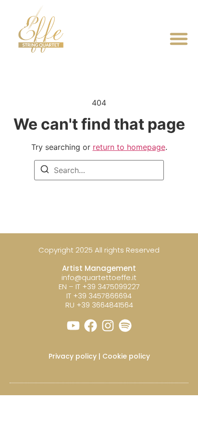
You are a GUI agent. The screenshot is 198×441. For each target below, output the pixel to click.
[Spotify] (125, 325)
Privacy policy (73, 356)
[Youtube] (73, 325)
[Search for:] (99, 170)
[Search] (44, 170)
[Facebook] (90, 325)
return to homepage (129, 147)
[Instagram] (107, 325)
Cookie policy (126, 356)
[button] (178, 38)
